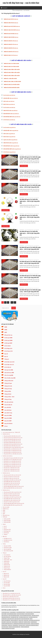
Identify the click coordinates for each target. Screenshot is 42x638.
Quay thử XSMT (7, 420)
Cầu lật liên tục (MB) (9, 372)
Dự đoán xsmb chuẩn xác (7, 455)
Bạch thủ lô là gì (5, 615)
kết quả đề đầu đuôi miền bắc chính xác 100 (12, 466)
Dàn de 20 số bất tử (14, 620)
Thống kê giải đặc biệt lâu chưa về (8, 628)
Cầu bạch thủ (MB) (8, 370)
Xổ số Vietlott (6, 532)
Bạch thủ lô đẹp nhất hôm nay (25, 615)
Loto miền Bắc (7, 407)
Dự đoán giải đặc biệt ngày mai (7, 623)
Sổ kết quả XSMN (8, 340)
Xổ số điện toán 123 (9, 364)
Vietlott (4, 524)
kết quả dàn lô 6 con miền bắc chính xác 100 (12, 462)
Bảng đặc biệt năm (35, 615)
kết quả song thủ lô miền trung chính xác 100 (12, 492)
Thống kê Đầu (7, 391)
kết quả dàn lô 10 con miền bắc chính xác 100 (12, 459)
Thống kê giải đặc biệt (25, 626)
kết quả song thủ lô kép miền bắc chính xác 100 (13, 437)
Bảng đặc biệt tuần (14, 617)
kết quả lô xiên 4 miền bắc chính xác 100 (11, 470)
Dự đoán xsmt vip (6, 490)
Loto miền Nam (7, 410)
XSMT (5, 332)
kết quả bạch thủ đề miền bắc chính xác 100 (12, 442)
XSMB (5, 327)
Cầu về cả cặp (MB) (8, 375)
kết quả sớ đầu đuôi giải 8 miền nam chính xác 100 (14, 486)
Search (13, 308)
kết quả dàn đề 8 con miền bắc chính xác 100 (12, 452)
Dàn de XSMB (26, 620)
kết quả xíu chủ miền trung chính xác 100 (12, 493)
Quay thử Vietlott (8, 423)
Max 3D (6, 353)
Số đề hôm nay (6, 508)
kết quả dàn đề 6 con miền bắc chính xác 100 (12, 450)
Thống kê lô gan (8, 383)
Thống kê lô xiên (8, 386)
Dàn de (31, 618)
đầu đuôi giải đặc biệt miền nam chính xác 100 (13, 488)
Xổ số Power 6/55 (8, 351)
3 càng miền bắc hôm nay (20, 612)
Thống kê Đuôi (7, 394)
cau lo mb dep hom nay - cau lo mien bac (32, 155)
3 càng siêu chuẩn (29, 612)
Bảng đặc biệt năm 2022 (6, 617)
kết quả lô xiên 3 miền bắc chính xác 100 (11, 469)
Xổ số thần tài (7, 367)
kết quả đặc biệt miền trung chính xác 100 (12, 498)
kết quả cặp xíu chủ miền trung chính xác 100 (12, 497)
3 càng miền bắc (13, 612)
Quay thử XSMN (8, 418)
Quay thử (4, 579)
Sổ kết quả (5, 516)
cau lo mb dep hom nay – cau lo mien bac (21, 2)
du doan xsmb (4, 618)
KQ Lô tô (4, 571)
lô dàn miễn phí (15, 625)
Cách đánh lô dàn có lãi (33, 617)
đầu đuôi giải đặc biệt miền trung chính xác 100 (13, 505)
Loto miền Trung (8, 412)
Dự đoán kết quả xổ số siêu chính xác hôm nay (22, 623)
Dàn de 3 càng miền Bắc (6, 620)
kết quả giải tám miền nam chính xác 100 (12, 483)
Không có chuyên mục (35, 623)
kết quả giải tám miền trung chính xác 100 (12, 500)
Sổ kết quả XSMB (8, 337)
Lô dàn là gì (10, 625)
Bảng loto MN (6, 575)
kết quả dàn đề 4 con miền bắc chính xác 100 (12, 449)
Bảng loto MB (6, 576)
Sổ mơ (6, 426)
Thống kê (6, 359)
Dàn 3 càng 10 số (18, 618)
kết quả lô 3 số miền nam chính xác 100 (11, 484)
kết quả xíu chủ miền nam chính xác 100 (11, 476)
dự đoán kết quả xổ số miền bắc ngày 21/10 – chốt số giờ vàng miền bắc (29, 217)
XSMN (5, 329)
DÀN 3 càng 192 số (10, 618)
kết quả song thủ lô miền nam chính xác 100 (12, 475)
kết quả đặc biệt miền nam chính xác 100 (12, 481)
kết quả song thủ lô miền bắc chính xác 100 (12, 436)
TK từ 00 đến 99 (8, 404)
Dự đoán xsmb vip (6, 434)
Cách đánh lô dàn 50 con (23, 617)
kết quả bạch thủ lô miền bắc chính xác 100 (12, 445)
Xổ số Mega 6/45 (8, 348)
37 (11, 302)
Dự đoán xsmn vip (6, 473)
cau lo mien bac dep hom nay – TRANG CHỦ (11, 432)
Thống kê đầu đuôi (8, 380)
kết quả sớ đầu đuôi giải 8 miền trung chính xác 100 (14, 503)
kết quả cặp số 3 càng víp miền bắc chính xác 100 (13, 458)
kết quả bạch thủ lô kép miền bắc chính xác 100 (13, 444)
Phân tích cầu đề (6, 507)
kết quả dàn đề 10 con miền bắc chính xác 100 (13, 453)
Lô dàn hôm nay (4, 625)
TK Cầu (4, 543)
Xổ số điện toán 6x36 (9, 362)
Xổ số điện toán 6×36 (8, 540)
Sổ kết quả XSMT (8, 343)
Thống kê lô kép (8, 388)
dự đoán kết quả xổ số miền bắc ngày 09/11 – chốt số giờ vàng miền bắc (30, 233)
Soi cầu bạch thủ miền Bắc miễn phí (32, 625)
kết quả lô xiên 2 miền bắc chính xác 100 (11, 467)
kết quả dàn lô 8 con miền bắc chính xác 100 (12, 464)
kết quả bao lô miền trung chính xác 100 (11, 495)
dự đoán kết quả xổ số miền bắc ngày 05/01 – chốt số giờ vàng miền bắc (30, 201)
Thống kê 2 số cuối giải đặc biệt (14, 626)
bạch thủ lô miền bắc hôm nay (14, 615)
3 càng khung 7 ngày (5, 612)
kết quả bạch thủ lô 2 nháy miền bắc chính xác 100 (13, 447)
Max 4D (6, 356)
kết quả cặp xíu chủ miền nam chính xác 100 (12, 479)
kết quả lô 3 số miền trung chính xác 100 (12, 501)
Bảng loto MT (6, 573)
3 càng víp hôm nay (36, 612)
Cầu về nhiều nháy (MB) (9, 378)
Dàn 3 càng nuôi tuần (25, 618)
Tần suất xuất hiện (8, 402)
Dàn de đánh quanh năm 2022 (34, 620)
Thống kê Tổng (7, 399)
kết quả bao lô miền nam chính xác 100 (11, 478)
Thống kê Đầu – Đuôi (9, 396)
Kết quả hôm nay (8, 335)
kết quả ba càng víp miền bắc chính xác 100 (12, 440)
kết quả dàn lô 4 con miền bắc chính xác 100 (12, 461)
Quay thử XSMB (8, 415)
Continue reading (23, 165)
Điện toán (5, 536)
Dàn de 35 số (21, 620)
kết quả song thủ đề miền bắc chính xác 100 (12, 439)
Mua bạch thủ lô (22, 625)
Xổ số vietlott (7, 345)
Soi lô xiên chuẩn (5, 626)
